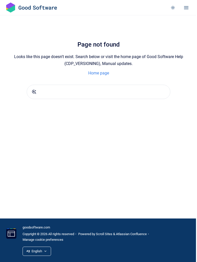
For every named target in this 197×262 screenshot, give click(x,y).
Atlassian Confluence (131, 234)
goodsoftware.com (36, 227)
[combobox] (98, 92)
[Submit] (34, 92)
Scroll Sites (104, 234)
